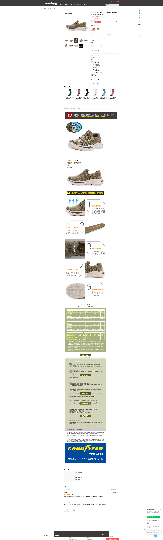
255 (93, 34)
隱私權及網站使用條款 (73, 539)
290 (111, 34)
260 (97, 34)
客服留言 (88, 537)
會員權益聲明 (89, 539)
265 (100, 34)
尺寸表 (92, 40)
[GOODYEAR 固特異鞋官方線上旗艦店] (51, 3)
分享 (94, 83)
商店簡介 (70, 537)
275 (108, 34)
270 (104, 34)
